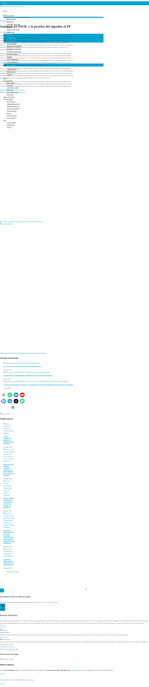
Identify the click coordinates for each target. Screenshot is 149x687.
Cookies (2, 582)
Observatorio (3, 20)
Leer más (2, 674)
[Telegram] (1, 686)
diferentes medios (29, 680)
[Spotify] (0, 686)
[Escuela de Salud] (5, 414)
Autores (2, 575)
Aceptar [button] (46, 602)
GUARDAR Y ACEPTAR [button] (7, 646)
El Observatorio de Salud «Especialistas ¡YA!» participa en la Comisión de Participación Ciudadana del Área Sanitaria (38, 384)
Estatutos (92, 586)
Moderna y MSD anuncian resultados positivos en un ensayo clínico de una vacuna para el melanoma (9, 470)
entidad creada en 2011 (78, 670)
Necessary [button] (3, 628)
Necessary (5, 630)
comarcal (2, 90)
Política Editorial (4, 580)
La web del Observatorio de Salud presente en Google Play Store (22, 366)
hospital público (9, 90)
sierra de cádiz (20, 90)
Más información (53, 602)
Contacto (2, 577)
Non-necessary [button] (4, 637)
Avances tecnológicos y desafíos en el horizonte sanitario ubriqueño (8, 440)
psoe (15, 90)
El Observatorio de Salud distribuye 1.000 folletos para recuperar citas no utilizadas (27, 375)
